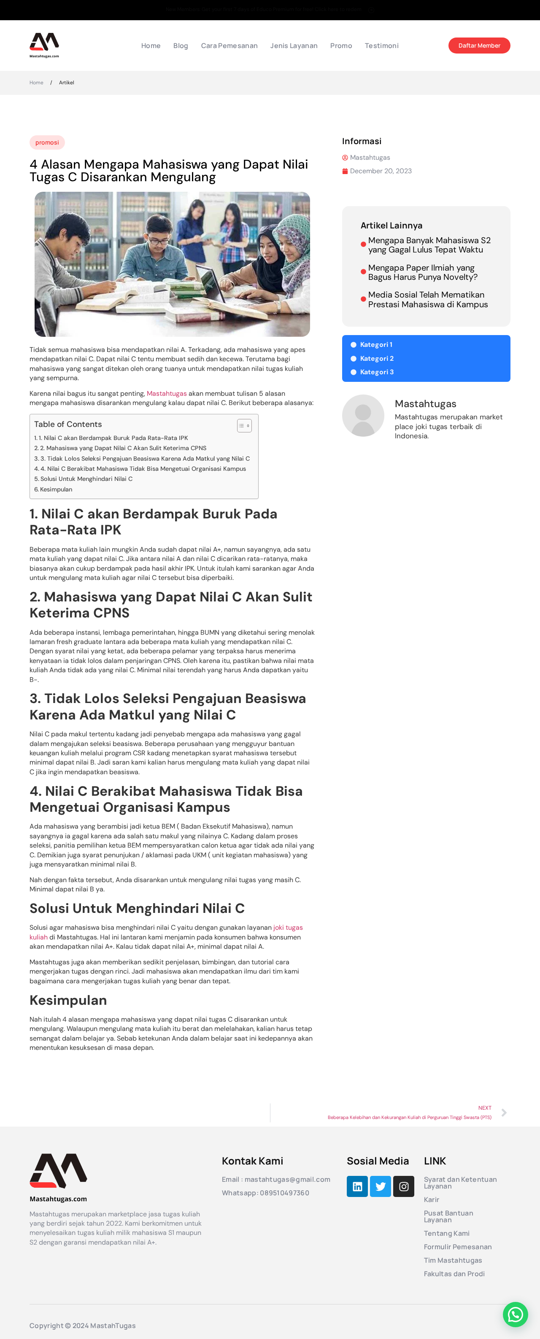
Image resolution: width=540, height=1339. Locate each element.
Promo (341, 45)
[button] (515, 1314)
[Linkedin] (357, 1186)
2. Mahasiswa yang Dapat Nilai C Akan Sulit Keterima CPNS (123, 448)
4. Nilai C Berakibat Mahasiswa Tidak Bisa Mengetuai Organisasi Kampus (143, 468)
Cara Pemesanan (229, 45)
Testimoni (382, 45)
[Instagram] (403, 1186)
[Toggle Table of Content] (240, 426)
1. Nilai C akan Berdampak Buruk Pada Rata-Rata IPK (113, 438)
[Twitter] (380, 1186)
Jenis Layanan (294, 45)
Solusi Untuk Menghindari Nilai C (86, 479)
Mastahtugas (167, 393)
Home (151, 45)
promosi (47, 142)
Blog (180, 45)
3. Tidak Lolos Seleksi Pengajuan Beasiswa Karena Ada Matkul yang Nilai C (145, 458)
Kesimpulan (56, 489)
